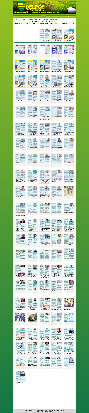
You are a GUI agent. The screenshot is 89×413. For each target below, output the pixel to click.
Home (15, 16)
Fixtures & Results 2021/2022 (33, 16)
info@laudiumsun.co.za (47, 25)
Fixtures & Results (39, 410)
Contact (63, 16)
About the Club (21, 16)
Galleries (43, 16)
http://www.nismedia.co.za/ (60, 25)
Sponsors (58, 16)
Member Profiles (50, 16)
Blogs (68, 16)
